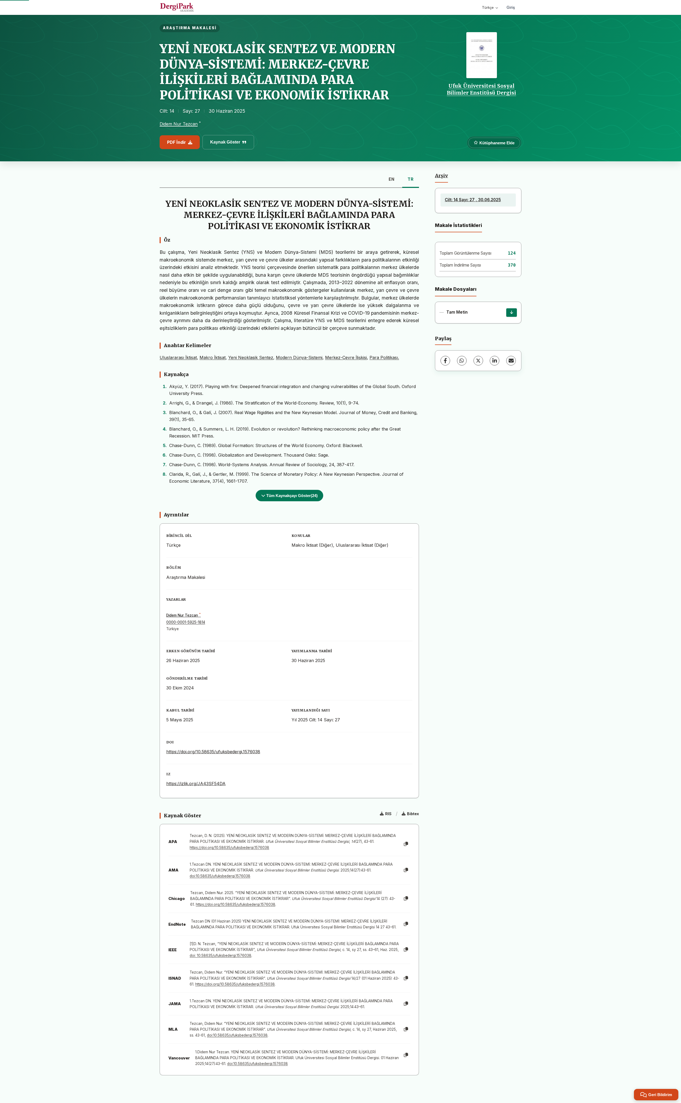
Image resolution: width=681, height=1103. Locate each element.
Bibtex (413, 813)
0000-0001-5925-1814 (185, 622)
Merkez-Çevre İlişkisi (346, 357)
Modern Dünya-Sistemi (299, 357)
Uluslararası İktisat (178, 357)
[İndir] (511, 312)
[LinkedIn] (494, 360)
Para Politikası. (384, 357)
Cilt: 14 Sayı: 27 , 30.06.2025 (473, 199)
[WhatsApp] (462, 360)
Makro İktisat (213, 357)
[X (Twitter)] (478, 360)
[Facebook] (445, 360)
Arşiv (441, 176)
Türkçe (488, 7)
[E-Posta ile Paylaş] (511, 360)
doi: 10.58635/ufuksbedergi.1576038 (220, 955)
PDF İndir (176, 142)
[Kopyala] (406, 844)
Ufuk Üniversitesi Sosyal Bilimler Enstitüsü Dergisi (481, 89)
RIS (388, 813)
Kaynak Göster (225, 142)
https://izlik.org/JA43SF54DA (196, 783)
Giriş (510, 7)
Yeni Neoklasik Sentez (250, 357)
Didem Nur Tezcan (179, 124)
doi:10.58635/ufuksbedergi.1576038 (220, 876)
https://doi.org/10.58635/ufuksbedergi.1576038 (213, 751)
